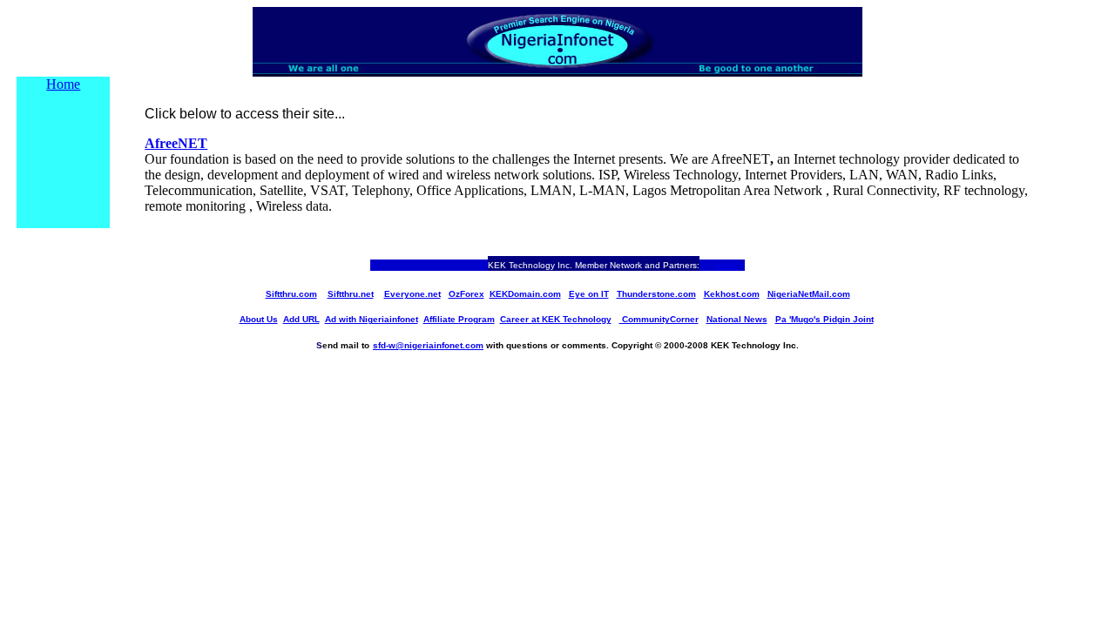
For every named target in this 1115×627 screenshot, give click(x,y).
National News (736, 319)
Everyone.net (412, 294)
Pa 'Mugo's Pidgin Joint (824, 319)
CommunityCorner (659, 319)
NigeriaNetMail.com (808, 294)
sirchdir (725, 265)
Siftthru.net (351, 294)
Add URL (301, 319)
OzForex (466, 294)
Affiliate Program (459, 319)
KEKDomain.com (525, 294)
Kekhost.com (732, 294)
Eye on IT (589, 294)
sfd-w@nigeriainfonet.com (428, 345)
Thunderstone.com (656, 294)
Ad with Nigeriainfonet (371, 319)
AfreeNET (176, 143)
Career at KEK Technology (556, 319)
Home (63, 84)
